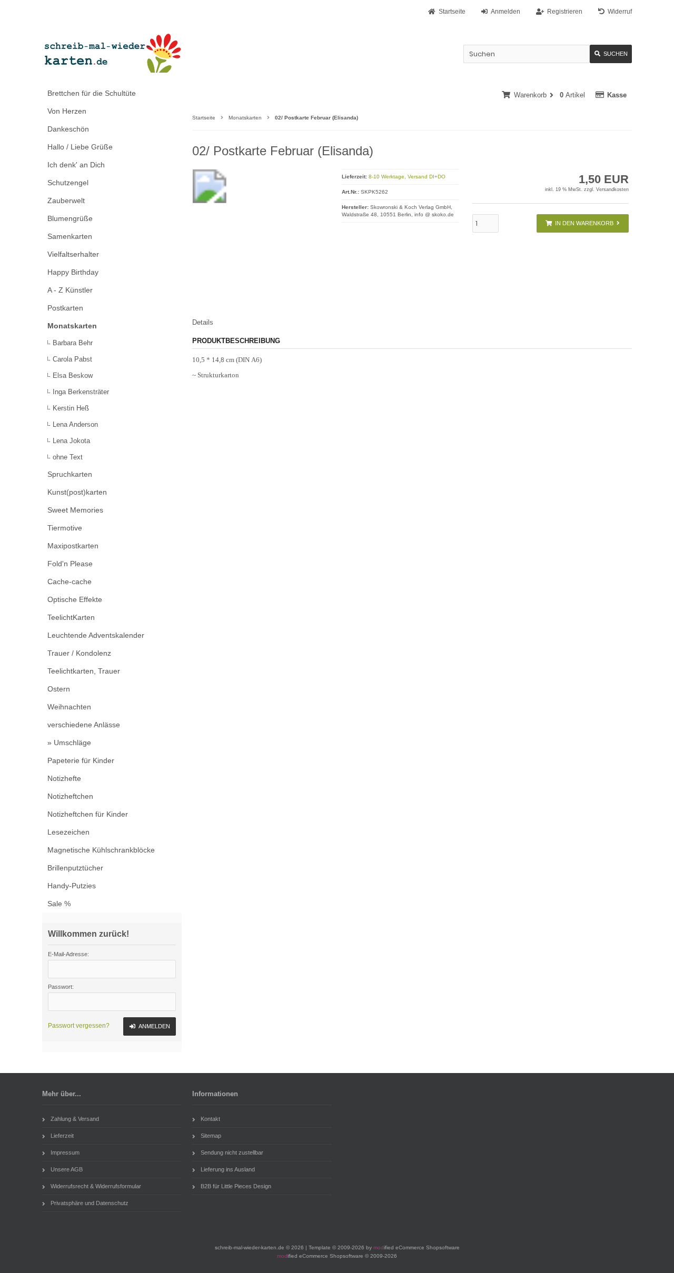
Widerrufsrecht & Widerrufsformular (96, 1186)
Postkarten (65, 308)
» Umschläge (69, 742)
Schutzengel (67, 182)
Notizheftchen (70, 796)
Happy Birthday (72, 272)
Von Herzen (66, 111)
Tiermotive (64, 528)
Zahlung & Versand (75, 1119)
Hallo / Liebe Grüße (80, 147)
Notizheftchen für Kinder (87, 814)
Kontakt (210, 1119)
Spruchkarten (69, 474)
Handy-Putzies (71, 885)
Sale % (59, 903)
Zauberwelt (66, 200)
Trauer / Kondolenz (79, 653)
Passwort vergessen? (79, 1025)
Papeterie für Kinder (80, 760)
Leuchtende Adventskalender (95, 635)
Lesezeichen (68, 832)
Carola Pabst (72, 359)
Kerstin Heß (71, 408)
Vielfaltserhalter (73, 254)
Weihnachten (69, 707)
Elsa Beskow (73, 375)
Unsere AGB (67, 1169)
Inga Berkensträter (81, 392)
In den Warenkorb (582, 223)
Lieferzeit (62, 1135)
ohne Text (68, 457)
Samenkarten (69, 236)
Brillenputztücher (75, 868)
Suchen (610, 54)
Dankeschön (68, 129)
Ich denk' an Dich (76, 165)
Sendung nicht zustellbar (232, 1152)
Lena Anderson (75, 424)
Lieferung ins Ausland (228, 1169)
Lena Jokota (71, 441)
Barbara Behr (73, 343)
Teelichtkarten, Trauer (83, 671)
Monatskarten (72, 326)
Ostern (58, 689)
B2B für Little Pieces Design (236, 1186)
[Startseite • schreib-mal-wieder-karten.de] (112, 53)
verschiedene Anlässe (83, 724)
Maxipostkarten (72, 546)
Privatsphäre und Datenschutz (89, 1203)
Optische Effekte (74, 599)
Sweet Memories (75, 510)
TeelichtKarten (71, 617)
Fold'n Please (70, 563)
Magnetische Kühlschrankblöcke (101, 850)
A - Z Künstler (70, 290)
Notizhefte (64, 778)
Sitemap (211, 1135)
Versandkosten (612, 189)
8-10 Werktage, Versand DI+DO (407, 176)
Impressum (65, 1152)
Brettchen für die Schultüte (91, 93)
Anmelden (149, 1026)
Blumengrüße (70, 218)
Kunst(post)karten (77, 492)
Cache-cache (69, 581)
